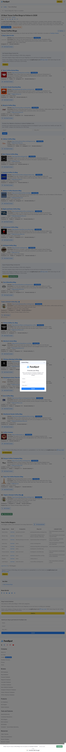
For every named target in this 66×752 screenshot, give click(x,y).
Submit (33, 388)
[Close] (44, 362)
